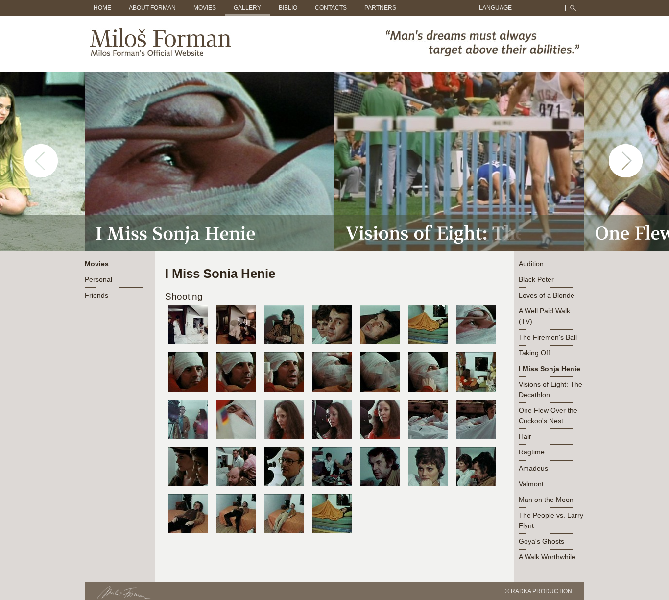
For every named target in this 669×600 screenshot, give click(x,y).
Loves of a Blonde (546, 295)
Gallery (247, 7)
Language (495, 7)
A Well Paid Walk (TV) (544, 316)
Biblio (288, 7)
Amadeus (533, 468)
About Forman (152, 7)
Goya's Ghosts (541, 541)
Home (102, 7)
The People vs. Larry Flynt (551, 520)
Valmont (531, 484)
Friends (96, 295)
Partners (380, 7)
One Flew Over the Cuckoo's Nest (548, 415)
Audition (531, 264)
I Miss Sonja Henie (549, 369)
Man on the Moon (546, 499)
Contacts (331, 7)
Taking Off (534, 353)
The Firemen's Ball (548, 337)
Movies (204, 7)
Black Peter (536, 279)
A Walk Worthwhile (547, 557)
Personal (98, 279)
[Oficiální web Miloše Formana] (158, 55)
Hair (525, 436)
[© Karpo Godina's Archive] (188, 346)
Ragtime (532, 452)
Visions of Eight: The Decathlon (550, 389)
